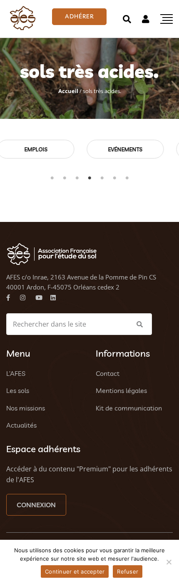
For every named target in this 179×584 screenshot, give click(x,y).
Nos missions (25, 408)
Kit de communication (129, 408)
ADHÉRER (79, 16)
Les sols (17, 390)
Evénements (61, 149)
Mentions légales (121, 390)
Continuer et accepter (74, 571)
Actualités (21, 425)
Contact (107, 373)
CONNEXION (36, 505)
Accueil (68, 91)
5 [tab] (102, 178)
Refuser (127, 571)
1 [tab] (52, 178)
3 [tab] (77, 178)
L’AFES (15, 373)
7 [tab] (127, 178)
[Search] (127, 19)
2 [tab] (64, 178)
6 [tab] (114, 178)
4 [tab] (89, 178)
